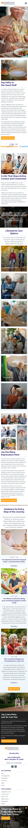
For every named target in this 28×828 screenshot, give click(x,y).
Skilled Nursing (4, 799)
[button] (26, 807)
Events (3, 785)
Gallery (3, 783)
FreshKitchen (4, 778)
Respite (3, 803)
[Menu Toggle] (26, 3)
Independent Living (6, 791)
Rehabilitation (4, 801)
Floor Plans (4, 780)
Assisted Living (5, 794)
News (2, 773)
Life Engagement (5, 775)
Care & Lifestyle (6, 789)
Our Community (6, 770)
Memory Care (4, 796)
